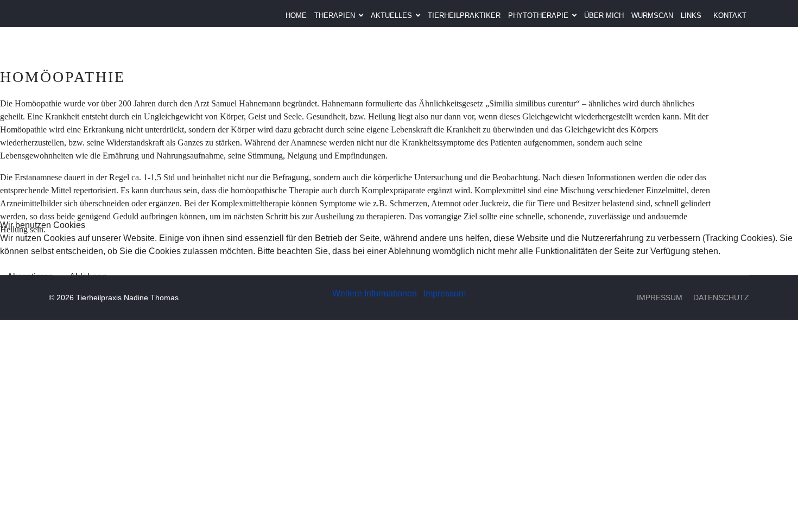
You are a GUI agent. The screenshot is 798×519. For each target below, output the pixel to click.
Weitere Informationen (374, 293)
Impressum (444, 293)
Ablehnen (88, 276)
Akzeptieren (30, 276)
